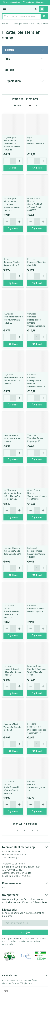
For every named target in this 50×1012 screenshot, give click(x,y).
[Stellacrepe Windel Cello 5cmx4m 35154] (13, 534)
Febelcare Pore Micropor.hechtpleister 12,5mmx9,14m (37, 730)
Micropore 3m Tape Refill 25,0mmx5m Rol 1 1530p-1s (12, 496)
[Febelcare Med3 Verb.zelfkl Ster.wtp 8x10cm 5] (13, 710)
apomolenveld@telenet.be (28, 866)
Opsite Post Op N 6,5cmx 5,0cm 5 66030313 (34, 207)
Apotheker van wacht (12, 902)
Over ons (6, 899)
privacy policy (8, 944)
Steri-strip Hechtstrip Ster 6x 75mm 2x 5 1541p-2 (13, 380)
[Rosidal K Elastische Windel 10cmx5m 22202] (37, 653)
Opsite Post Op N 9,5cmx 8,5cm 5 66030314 (11, 790)
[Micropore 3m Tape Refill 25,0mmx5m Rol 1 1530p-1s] (13, 477)
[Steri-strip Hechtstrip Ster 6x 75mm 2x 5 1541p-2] (13, 361)
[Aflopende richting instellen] (36, 105)
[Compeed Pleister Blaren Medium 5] (13, 246)
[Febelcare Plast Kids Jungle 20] (37, 246)
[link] (14, 830)
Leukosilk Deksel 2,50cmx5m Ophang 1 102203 (36, 554)
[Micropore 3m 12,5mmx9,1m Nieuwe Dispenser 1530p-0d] (13, 185)
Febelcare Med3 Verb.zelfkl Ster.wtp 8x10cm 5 (12, 727)
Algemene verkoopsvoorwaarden (16, 980)
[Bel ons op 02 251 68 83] (35, 9)
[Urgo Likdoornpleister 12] (37, 124)
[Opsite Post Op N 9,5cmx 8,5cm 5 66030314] (13, 768)
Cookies (15, 983)
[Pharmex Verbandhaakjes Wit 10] (37, 768)
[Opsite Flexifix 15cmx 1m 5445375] (37, 477)
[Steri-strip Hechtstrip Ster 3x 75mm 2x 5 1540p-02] (13, 300)
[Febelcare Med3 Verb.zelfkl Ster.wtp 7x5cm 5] (13, 422)
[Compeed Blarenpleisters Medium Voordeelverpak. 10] (37, 361)
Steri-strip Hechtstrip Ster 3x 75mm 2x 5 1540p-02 (13, 320)
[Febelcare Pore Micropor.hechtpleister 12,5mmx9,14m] (37, 710)
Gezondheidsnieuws (33, 899)
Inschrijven (25, 932)
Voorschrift (28, 902)
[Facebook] (25, 966)
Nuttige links (17, 899)
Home (5, 24)
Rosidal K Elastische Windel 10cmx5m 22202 (36, 672)
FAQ (4, 887)
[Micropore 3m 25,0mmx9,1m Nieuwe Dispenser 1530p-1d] (13, 124)
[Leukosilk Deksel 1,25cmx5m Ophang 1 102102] (13, 653)
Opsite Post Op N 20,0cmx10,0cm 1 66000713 (11, 614)
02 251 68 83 (18, 863)
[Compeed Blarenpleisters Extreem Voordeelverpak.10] (37, 300)
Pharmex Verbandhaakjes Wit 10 (36, 787)
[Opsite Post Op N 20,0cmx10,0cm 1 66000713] (13, 592)
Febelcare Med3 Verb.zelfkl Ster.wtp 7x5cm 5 (12, 438)
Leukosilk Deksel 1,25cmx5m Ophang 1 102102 (12, 672)
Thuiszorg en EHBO (19, 24)
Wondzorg (35, 24)
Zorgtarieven (41, 902)
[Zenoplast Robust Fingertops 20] (37, 422)
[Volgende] (36, 830)
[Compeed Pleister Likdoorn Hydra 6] (37, 592)
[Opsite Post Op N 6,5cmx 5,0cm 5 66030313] (37, 185)
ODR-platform (26, 983)
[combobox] (21, 16)
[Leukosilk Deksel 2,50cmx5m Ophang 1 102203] (37, 534)
